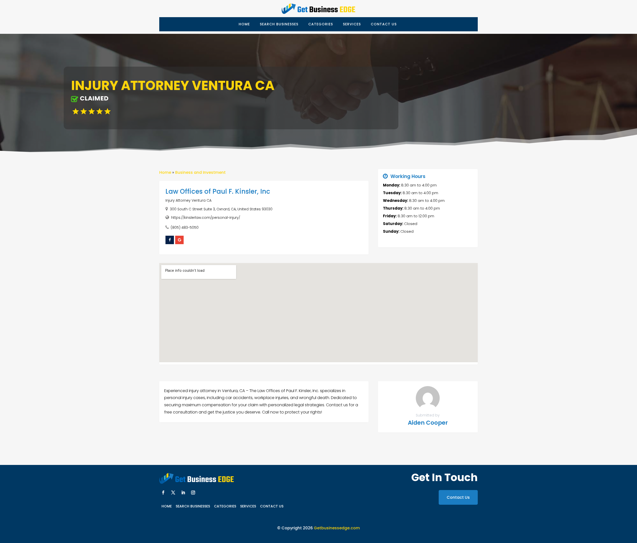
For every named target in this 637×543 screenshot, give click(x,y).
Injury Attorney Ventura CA (188, 200)
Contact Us (384, 24)
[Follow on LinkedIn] (183, 493)
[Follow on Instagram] (193, 493)
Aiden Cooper (428, 423)
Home (244, 24)
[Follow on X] (173, 493)
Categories (320, 24)
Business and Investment (200, 172)
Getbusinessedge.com (337, 528)
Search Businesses (279, 24)
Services (352, 24)
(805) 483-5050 (185, 227)
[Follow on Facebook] (163, 493)
